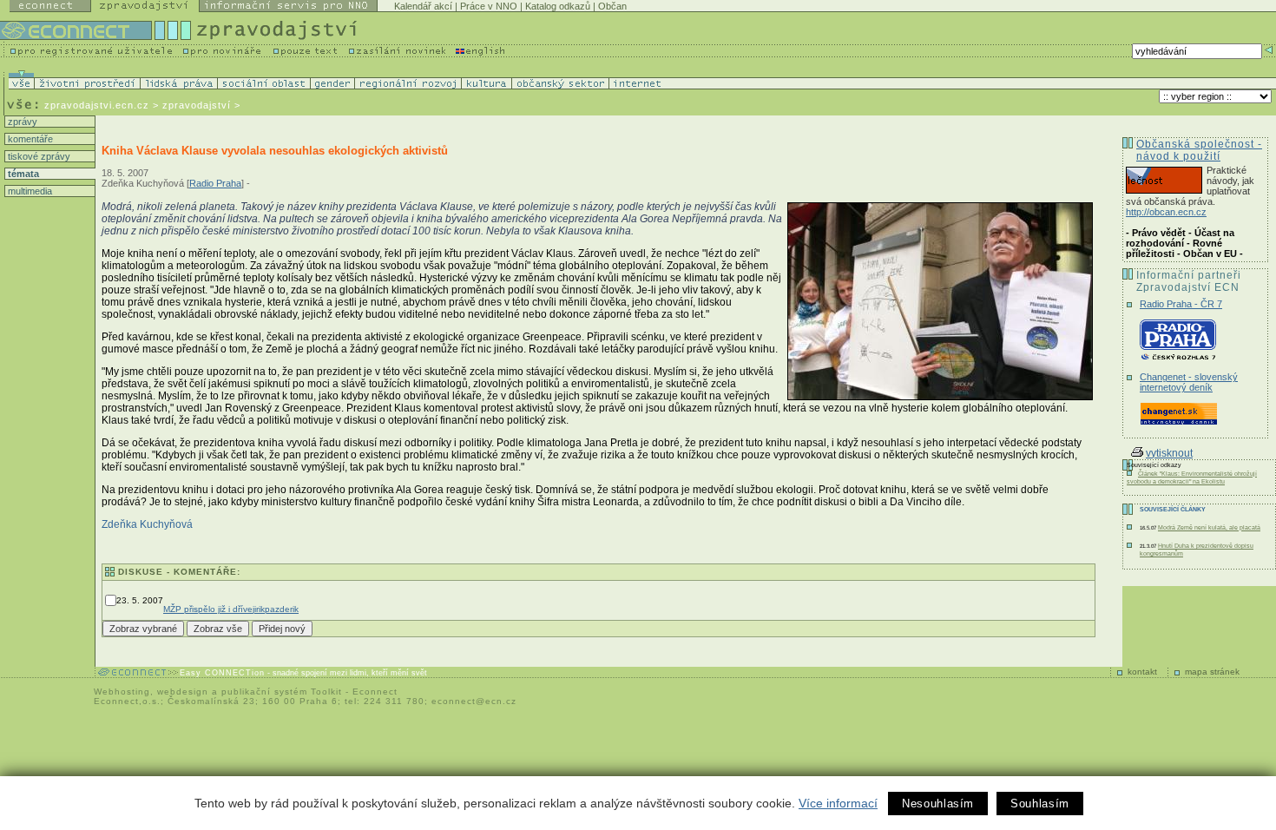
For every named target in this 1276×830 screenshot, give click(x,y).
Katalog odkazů (557, 6)
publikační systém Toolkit (281, 691)
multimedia (28, 191)
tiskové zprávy (37, 156)
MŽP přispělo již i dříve (208, 609)
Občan (612, 6)
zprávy (21, 121)
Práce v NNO (488, 6)
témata (22, 173)
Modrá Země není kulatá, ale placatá (1209, 527)
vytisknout (1169, 453)
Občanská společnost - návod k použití (1199, 150)
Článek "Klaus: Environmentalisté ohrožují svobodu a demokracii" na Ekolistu (1192, 477)
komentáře (29, 139)
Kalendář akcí (423, 6)
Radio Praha (215, 183)
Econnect (375, 691)
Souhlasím (1039, 803)
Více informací (838, 803)
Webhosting (122, 691)
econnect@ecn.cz (473, 701)
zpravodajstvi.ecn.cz (96, 105)
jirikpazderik (276, 609)
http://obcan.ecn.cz (1166, 212)
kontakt (1142, 671)
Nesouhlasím (938, 803)
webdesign (182, 691)
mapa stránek (1212, 671)
